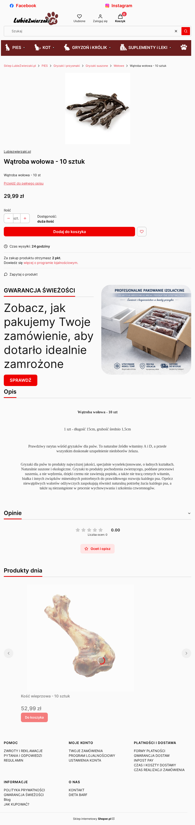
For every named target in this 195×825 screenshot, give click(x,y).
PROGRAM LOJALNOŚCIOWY (92, 755)
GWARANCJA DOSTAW (152, 755)
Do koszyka (34, 717)
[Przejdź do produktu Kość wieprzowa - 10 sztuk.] (80, 638)
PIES (45, 65)
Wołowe (119, 65)
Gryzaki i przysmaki (67, 65)
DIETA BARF (78, 795)
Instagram (122, 5)
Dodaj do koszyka (69, 231)
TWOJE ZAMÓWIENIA (86, 751)
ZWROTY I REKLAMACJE (23, 751)
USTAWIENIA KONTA (85, 760)
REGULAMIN (13, 760)
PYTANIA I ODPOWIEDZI (23, 755)
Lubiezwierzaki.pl (17, 151)
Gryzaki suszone (97, 65)
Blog (7, 799)
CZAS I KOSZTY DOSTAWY (155, 765)
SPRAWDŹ (20, 380)
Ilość (7, 210)
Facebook (26, 5)
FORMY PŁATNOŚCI (149, 751)
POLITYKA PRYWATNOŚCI (24, 790)
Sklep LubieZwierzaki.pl (20, 65)
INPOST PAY (143, 760)
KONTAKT (76, 790)
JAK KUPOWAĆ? (16, 804)
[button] (185, 31)
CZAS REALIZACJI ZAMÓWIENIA (159, 770)
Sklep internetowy (92, 818)
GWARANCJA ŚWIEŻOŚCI (24, 795)
